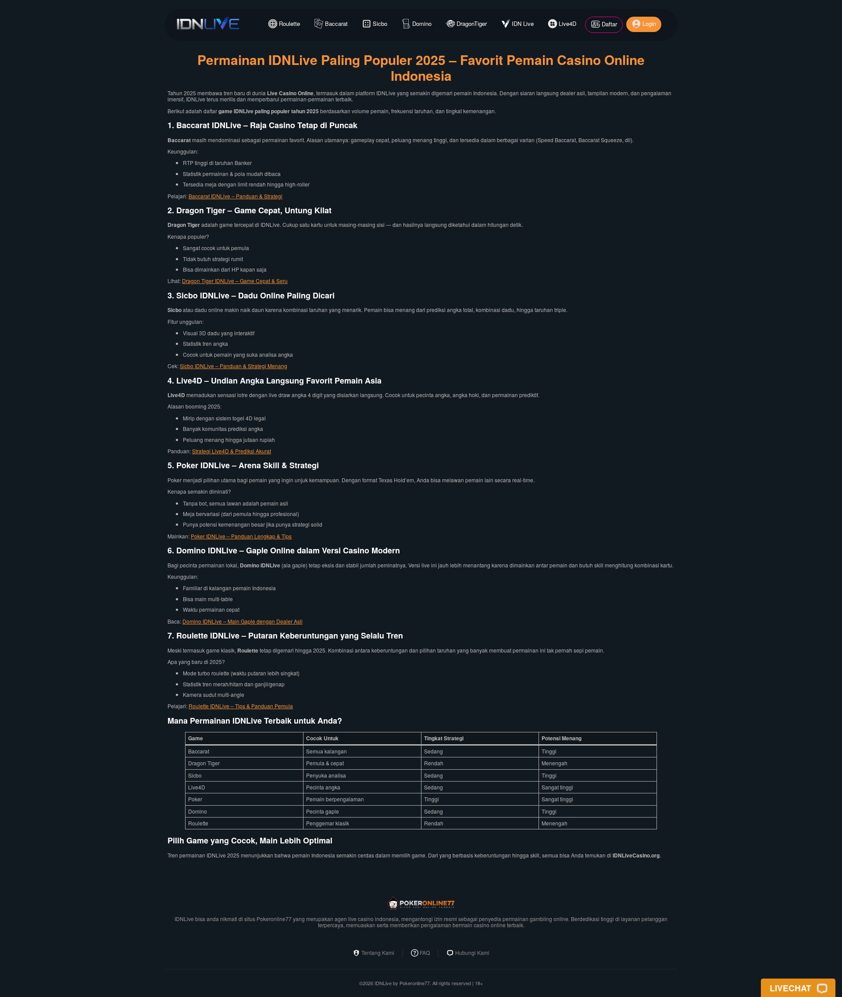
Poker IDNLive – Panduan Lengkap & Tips (241, 536)
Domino (422, 23)
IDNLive (383, 983)
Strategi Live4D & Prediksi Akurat (231, 451)
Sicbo (380, 23)
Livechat (790, 987)
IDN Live (523, 23)
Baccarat (336, 23)
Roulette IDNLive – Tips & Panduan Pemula (241, 706)
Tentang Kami (377, 952)
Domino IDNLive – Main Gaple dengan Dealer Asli (242, 621)
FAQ (425, 952)
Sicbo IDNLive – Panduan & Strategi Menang (233, 365)
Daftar (609, 24)
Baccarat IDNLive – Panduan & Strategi (235, 196)
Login (649, 23)
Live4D (567, 23)
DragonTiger (472, 23)
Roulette (289, 23)
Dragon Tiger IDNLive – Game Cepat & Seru (235, 280)
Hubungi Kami (472, 952)
